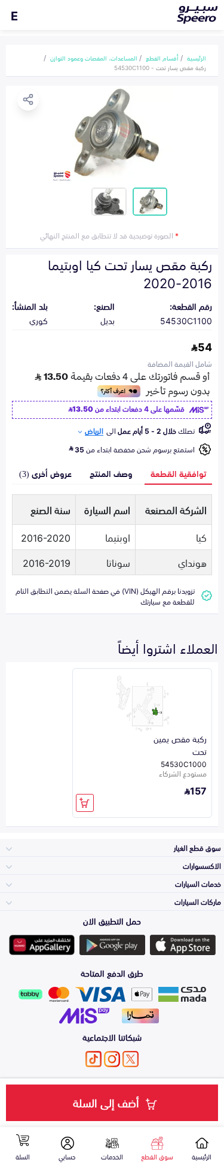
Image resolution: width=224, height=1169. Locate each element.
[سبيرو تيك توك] (93, 1059)
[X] (130, 1059)
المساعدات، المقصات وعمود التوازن (93, 58)
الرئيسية (196, 58)
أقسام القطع (162, 58)
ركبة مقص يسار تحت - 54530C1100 (160, 67)
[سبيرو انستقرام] (112, 1059)
